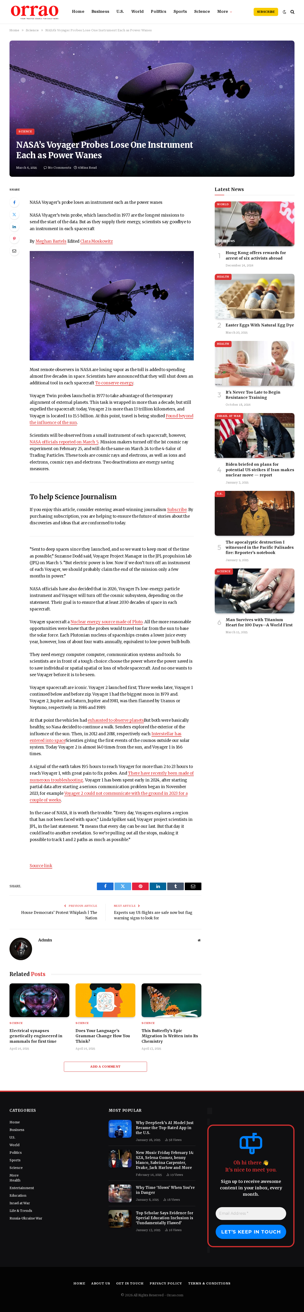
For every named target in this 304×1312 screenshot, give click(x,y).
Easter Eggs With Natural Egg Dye (260, 325)
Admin (45, 940)
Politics (158, 11)
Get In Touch (130, 1283)
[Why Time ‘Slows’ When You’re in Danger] (120, 1193)
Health (223, 276)
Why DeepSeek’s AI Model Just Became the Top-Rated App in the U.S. (165, 1128)
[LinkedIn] (14, 226)
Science (202, 11)
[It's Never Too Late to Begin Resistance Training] (254, 363)
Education (18, 1195)
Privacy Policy (166, 1283)
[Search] (292, 11)
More (222, 11)
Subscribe (266, 12)
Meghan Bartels (51, 241)
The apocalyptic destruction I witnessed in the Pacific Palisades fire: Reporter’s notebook (260, 547)
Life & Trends (21, 1211)
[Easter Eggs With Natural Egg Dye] (254, 296)
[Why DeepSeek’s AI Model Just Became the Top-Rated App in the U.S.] (120, 1129)
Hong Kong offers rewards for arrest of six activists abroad (256, 255)
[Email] (14, 251)
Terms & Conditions (209, 1283)
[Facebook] (14, 202)
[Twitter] (14, 214)
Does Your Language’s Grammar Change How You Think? (103, 1036)
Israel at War (229, 416)
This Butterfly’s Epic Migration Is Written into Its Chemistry (170, 1036)
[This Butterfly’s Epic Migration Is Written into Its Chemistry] (171, 1000)
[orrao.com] (35, 12)
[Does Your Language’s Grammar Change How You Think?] (105, 1000)
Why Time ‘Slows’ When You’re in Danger (165, 1190)
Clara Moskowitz (96, 241)
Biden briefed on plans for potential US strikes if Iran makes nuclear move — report (260, 469)
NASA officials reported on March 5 (64, 442)
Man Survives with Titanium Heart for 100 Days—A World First (259, 622)
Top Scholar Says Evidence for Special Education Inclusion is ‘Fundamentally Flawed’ (164, 1218)
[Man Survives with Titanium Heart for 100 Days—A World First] (254, 590)
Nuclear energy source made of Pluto (106, 621)
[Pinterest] (14, 238)
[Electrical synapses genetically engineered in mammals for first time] (39, 1000)
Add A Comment (105, 1066)
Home (78, 11)
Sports (180, 11)
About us (100, 1283)
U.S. (120, 11)
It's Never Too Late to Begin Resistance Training (253, 395)
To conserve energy (114, 383)
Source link (41, 865)
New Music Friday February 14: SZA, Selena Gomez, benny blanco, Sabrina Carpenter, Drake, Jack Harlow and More (165, 1160)
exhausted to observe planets (116, 720)
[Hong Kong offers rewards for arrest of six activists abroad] (254, 223)
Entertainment (22, 1188)
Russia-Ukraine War (26, 1218)
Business (100, 11)
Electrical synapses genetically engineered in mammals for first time (36, 1036)
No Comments (59, 167)
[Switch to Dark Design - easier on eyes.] (284, 12)
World (137, 11)
